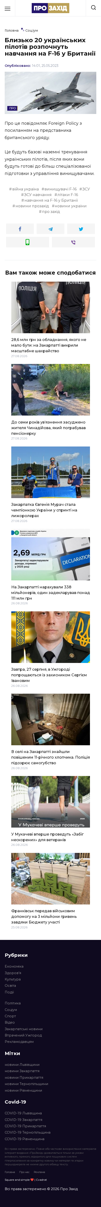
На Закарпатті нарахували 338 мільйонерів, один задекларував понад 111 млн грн (50, 592)
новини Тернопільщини (26, 1084)
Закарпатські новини (24, 1029)
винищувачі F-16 (60, 189)
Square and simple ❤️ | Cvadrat (26, 1179)
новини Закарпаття (22, 1071)
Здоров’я (13, 973)
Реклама (39, 1172)
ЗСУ (86, 189)
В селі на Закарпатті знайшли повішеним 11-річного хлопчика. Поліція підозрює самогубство (50, 757)
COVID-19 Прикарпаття (25, 1126)
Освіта (10, 986)
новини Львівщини (22, 1065)
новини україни (71, 206)
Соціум (11, 1010)
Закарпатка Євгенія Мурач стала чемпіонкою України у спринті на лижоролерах (44, 510)
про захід (51, 211)
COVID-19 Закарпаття (23, 1120)
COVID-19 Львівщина (23, 1113)
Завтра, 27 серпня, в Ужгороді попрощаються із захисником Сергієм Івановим (49, 675)
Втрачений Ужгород (23, 1035)
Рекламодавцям (19, 1042)
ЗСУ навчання (38, 195)
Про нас (24, 1172)
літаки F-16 (68, 195)
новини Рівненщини (23, 1090)
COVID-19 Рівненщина (24, 1139)
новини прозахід (32, 206)
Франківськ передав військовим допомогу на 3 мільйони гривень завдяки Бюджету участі (44, 916)
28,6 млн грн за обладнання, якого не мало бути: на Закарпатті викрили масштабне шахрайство (48, 345)
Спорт (10, 1016)
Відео (10, 1022)
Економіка (14, 966)
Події (9, 992)
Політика (13, 1003)
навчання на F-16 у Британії (51, 200)
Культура (13, 979)
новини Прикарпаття (24, 1077)
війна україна (25, 189)
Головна (10, 1172)
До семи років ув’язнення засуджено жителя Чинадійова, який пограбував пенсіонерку (48, 427)
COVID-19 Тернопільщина (27, 1132)
